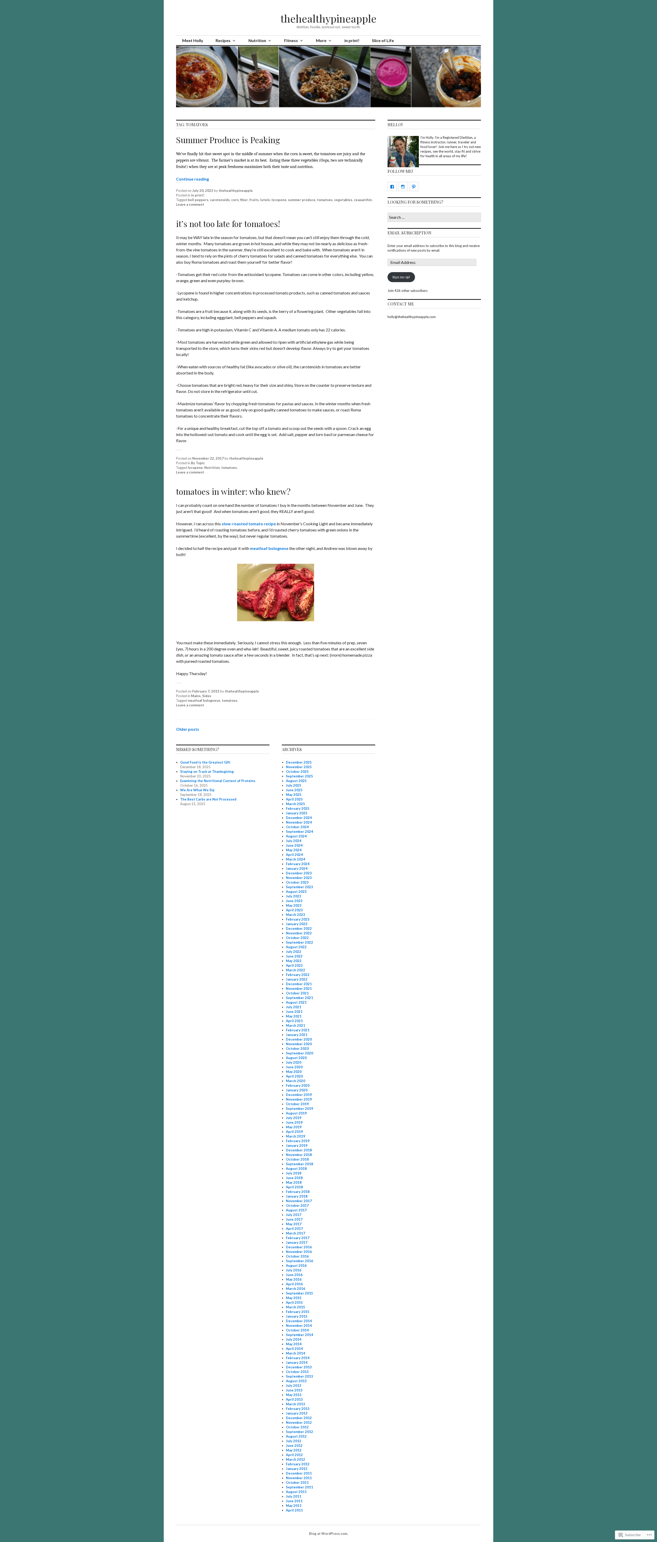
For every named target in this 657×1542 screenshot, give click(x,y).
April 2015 (294, 1302)
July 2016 (293, 1270)
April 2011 (294, 1510)
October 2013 (297, 1372)
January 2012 (296, 1469)
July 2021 (293, 1007)
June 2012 (294, 1446)
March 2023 (295, 915)
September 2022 (299, 942)
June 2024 (294, 845)
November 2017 (299, 1201)
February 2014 (298, 1358)
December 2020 (299, 1039)
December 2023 (299, 873)
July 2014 (293, 1339)
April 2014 (294, 1349)
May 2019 (294, 1127)
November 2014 (299, 1325)
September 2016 (299, 1261)
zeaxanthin (363, 200)
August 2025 (296, 781)
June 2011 (294, 1501)
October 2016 (297, 1256)
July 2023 (293, 896)
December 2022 (299, 928)
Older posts (187, 729)
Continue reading (192, 178)
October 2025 (297, 771)
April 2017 (294, 1229)
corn (235, 200)
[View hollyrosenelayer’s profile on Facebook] (392, 186)
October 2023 (297, 882)
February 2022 (298, 975)
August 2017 (296, 1210)
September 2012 (299, 1432)
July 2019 (293, 1118)
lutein (265, 200)
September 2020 (299, 1053)
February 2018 (298, 1192)
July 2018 (293, 1173)
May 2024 (294, 850)
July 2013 (293, 1385)
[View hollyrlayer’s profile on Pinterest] (413, 186)
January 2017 (296, 1242)
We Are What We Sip (197, 790)
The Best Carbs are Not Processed (208, 799)
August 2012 (296, 1436)
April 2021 (294, 1021)
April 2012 (294, 1455)
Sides (206, 696)
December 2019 (299, 1095)
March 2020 (295, 1081)
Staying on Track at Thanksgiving (207, 771)
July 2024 (293, 841)
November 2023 (299, 878)
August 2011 (296, 1492)
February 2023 (298, 919)
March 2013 (295, 1404)
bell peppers (198, 200)
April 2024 (294, 855)
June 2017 (294, 1219)
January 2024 (296, 868)
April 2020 (294, 1076)
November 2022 (299, 933)
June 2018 (294, 1178)
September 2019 (299, 1108)
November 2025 (299, 767)
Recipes (223, 40)
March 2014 (295, 1353)
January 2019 (296, 1145)
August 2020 (296, 1058)
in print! (352, 40)
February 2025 (298, 808)
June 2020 (294, 1067)
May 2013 (294, 1395)
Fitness (291, 40)
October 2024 (297, 827)
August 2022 (296, 947)
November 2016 (299, 1252)
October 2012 (297, 1427)
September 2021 (299, 998)
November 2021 (299, 988)
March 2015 (295, 1307)
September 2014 (299, 1335)
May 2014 (294, 1344)
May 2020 (294, 1072)
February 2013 (298, 1409)
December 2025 (299, 762)
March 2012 (295, 1459)
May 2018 (294, 1182)
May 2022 (294, 961)
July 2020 (293, 1062)
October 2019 (297, 1104)
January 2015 (296, 1316)
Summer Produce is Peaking (228, 139)
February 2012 (298, 1464)
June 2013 (294, 1390)
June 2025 (294, 790)
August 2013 (296, 1381)
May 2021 (294, 1016)
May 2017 (294, 1224)
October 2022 (297, 938)
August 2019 (296, 1113)
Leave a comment (190, 204)
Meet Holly (192, 40)
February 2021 (298, 1030)
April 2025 (294, 799)
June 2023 (294, 901)
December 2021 (299, 984)
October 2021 (297, 993)
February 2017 (298, 1238)
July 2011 (293, 1496)
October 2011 (297, 1482)
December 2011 (299, 1473)
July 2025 (293, 785)
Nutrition (257, 40)
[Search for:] (434, 217)
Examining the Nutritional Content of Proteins (217, 781)
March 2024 (295, 859)
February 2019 (298, 1141)
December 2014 (299, 1321)
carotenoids (220, 200)
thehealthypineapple (328, 18)
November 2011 (299, 1478)
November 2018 (299, 1155)
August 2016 (296, 1265)
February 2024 (298, 864)
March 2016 (295, 1289)
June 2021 (294, 1012)
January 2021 (296, 1035)
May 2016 (294, 1279)
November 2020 (299, 1044)
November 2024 (299, 822)
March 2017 (295, 1233)
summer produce (301, 200)
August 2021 (296, 1002)
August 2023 (296, 891)
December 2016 (299, 1247)
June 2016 (294, 1275)
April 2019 (294, 1132)
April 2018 (294, 1187)
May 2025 (294, 795)
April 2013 (294, 1399)
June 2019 (294, 1122)
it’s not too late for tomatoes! (228, 223)
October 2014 (297, 1330)
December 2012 (299, 1418)
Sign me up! (401, 277)
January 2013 (296, 1413)
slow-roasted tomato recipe (249, 523)
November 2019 (299, 1099)
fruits (254, 200)
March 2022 (295, 970)
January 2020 (296, 1090)
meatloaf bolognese (269, 548)
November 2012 (299, 1422)
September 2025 (299, 776)
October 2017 (297, 1205)
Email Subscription (409, 232)
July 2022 (293, 952)
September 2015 (299, 1293)
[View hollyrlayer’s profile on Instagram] (403, 186)
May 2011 (294, 1506)
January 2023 (296, 924)
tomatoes (325, 200)
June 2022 (294, 956)
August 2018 (296, 1169)
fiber (244, 200)
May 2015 (294, 1298)
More (321, 40)
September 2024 (299, 831)
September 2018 (299, 1164)
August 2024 (296, 836)
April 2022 (294, 965)
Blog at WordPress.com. (328, 1533)
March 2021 (295, 1025)
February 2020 (298, 1085)
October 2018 (297, 1159)
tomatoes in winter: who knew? (233, 491)
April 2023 (294, 910)
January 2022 (296, 979)
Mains (196, 696)
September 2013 (299, 1376)
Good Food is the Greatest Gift (205, 762)
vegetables (343, 200)
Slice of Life (383, 40)
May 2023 (294, 905)
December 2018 (299, 1150)
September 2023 (299, 887)
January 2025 (296, 813)
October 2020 (297, 1048)
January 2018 (296, 1196)
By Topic (198, 463)
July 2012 (293, 1441)
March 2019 (295, 1136)
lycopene (279, 200)
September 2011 (299, 1487)
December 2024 (299, 818)
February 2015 (298, 1312)
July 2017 (293, 1215)
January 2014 (296, 1362)
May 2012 (294, 1450)
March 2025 (295, 804)
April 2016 (294, 1284)
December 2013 (299, 1367)
